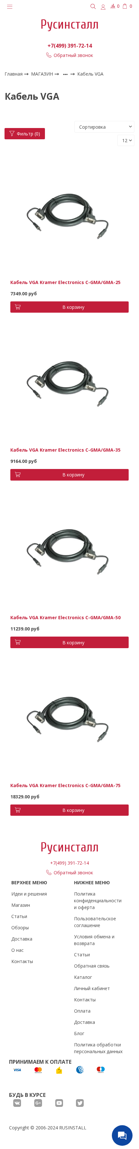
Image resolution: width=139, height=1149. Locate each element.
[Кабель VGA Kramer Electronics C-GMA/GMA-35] (69, 382)
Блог (79, 1033)
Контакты (22, 961)
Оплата (82, 1011)
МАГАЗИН (42, 74)
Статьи (19, 916)
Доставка (21, 939)
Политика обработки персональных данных (98, 1048)
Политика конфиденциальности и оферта (98, 900)
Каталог (83, 977)
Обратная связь (92, 966)
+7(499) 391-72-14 (70, 45)
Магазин (20, 905)
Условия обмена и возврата (94, 939)
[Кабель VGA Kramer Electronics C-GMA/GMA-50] (69, 550)
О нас (17, 950)
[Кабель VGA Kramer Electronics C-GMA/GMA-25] (69, 215)
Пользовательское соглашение (95, 921)
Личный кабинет (92, 988)
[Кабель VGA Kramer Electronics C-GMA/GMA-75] (69, 718)
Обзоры (20, 927)
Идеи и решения (29, 894)
